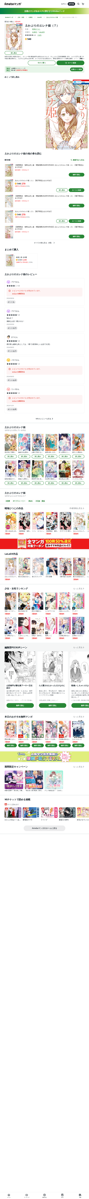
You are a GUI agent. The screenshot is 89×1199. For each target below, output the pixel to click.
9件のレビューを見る (43, 419)
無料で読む (76, 175)
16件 (39, 35)
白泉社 (34, 32)
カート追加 (72, 63)
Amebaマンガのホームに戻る (44, 828)
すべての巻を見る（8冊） (43, 243)
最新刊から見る (78, 160)
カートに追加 (76, 190)
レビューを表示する (18, 293)
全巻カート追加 (76, 69)
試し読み (14, 53)
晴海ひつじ (36, 29)
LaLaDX (42, 32)
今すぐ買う (42, 63)
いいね (12, 302)
